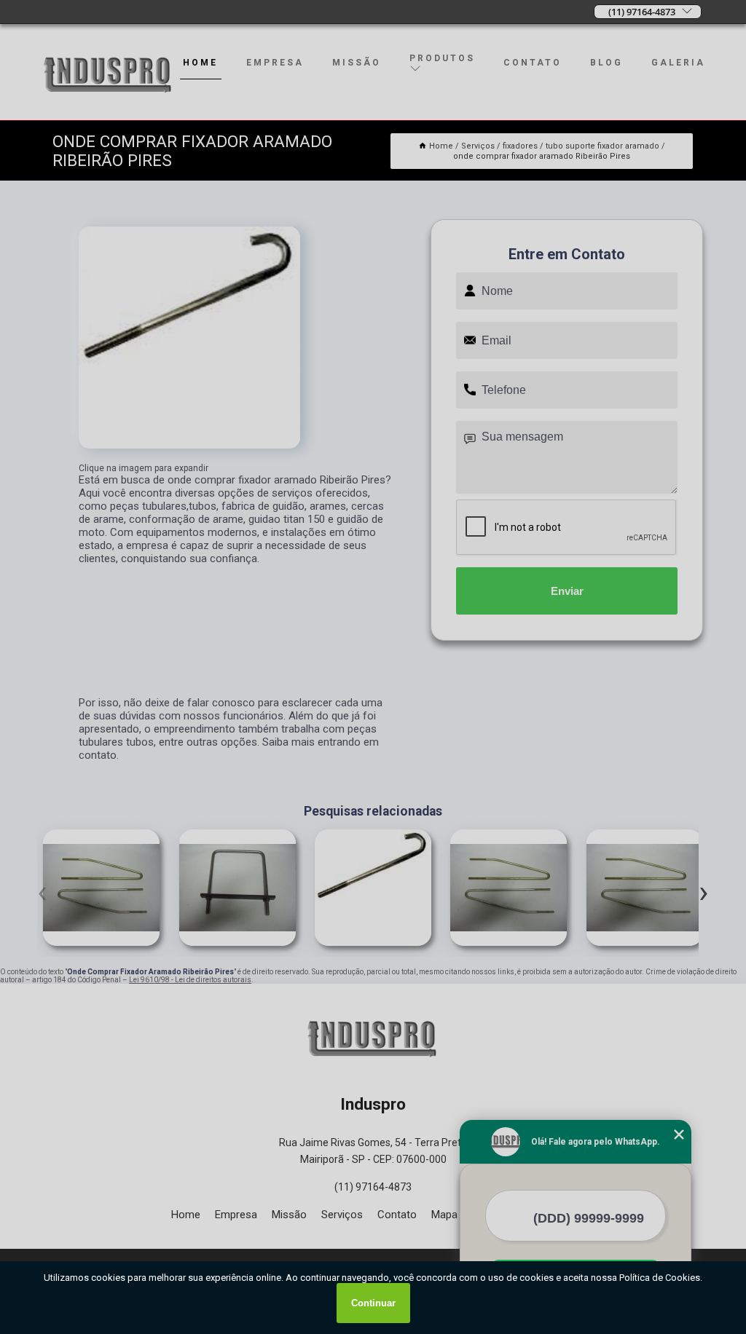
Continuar (373, 1303)
